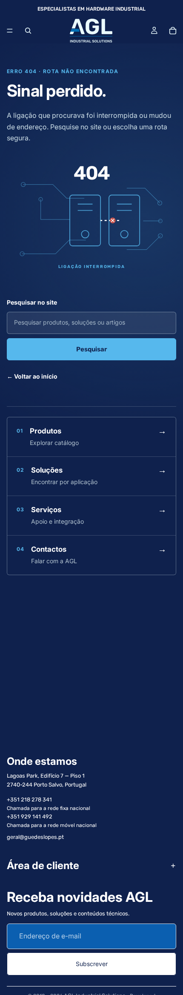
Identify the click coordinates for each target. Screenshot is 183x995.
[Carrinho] (172, 30)
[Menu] (10, 30)
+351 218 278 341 (29, 799)
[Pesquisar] (28, 30)
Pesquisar (91, 349)
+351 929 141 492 (29, 816)
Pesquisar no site (32, 302)
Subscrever (92, 963)
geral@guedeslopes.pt (35, 837)
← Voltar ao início (32, 376)
